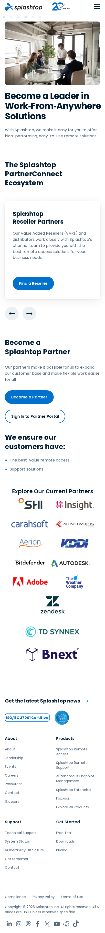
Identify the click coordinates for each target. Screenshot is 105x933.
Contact (12, 792)
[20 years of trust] (56, 6)
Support (13, 822)
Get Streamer (16, 858)
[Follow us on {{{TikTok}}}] (76, 924)
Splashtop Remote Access (72, 752)
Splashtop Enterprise (73, 789)
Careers (11, 775)
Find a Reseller (33, 283)
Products (65, 738)
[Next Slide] (29, 313)
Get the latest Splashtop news (42, 701)
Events (10, 766)
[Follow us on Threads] (28, 924)
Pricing (61, 850)
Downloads (65, 841)
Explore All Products (72, 807)
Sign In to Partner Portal (35, 416)
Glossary (12, 801)
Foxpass (63, 798)
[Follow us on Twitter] (47, 924)
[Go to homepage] (24, 6)
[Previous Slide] (12, 313)
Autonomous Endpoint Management (75, 778)
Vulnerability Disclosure (24, 850)
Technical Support (20, 832)
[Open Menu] (97, 7)
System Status (17, 841)
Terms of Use (72, 896)
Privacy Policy (43, 896)
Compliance (15, 896)
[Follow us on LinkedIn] (9, 924)
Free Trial (64, 832)
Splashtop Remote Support (72, 765)
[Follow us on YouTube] (56, 924)
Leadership (14, 758)
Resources (13, 783)
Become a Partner (29, 397)
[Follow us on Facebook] (37, 924)
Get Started (68, 822)
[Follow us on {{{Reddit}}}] (66, 924)
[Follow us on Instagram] (18, 924)
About (11, 738)
